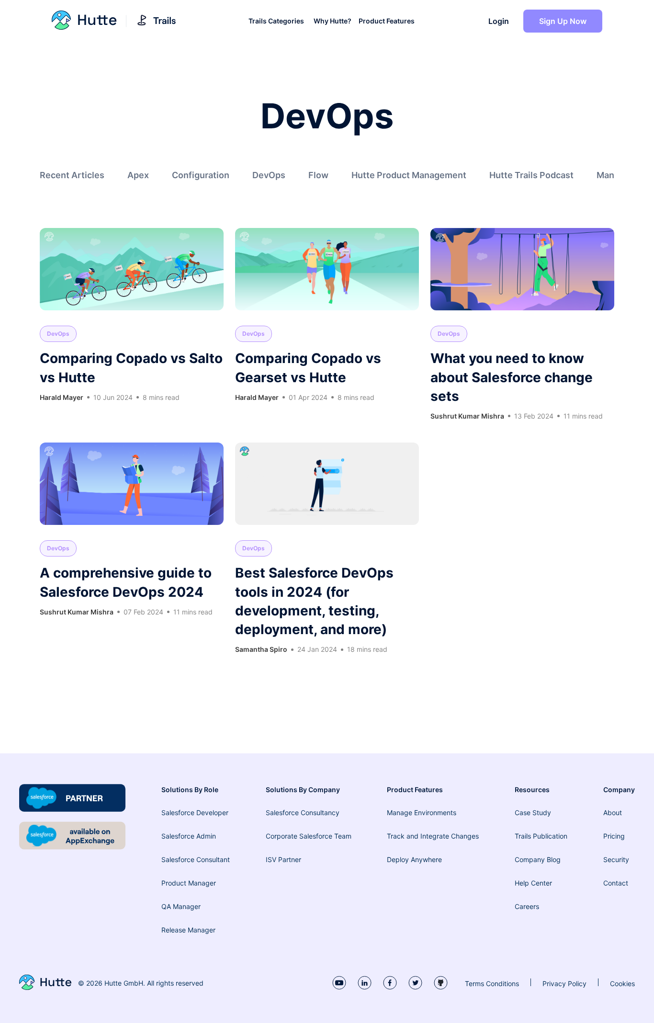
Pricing (614, 836)
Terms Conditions (492, 983)
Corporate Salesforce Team (308, 836)
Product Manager (188, 883)
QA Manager (181, 906)
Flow (318, 175)
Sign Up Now (562, 21)
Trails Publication (541, 836)
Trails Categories (276, 21)
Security (616, 859)
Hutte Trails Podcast (531, 175)
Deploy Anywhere (414, 859)
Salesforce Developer (194, 812)
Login (498, 21)
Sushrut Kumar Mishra (467, 416)
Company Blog (538, 859)
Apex (138, 175)
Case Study (533, 812)
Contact (615, 883)
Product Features (387, 21)
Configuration (200, 175)
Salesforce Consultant (195, 859)
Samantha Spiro (261, 649)
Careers (527, 906)
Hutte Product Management (408, 175)
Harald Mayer (61, 397)
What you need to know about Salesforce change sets (511, 377)
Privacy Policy (564, 983)
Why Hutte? (332, 21)
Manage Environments (421, 812)
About (612, 812)
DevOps (268, 175)
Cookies (622, 983)
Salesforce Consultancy (302, 812)
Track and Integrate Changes (433, 836)
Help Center (533, 883)
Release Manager (188, 930)
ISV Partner (283, 859)
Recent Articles (72, 175)
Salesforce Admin (188, 836)
